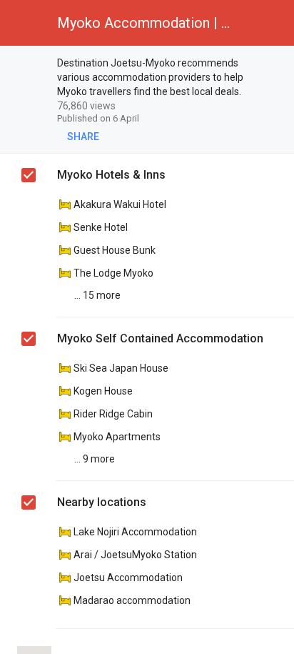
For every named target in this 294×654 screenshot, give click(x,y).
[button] (23, 23)
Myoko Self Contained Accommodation (160, 338)
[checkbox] (29, 65)
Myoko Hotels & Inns (111, 175)
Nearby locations (101, 502)
